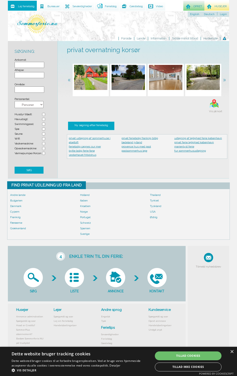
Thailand (155, 195)
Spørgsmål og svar (26, 321)
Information (159, 38)
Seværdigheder (110, 334)
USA (153, 211)
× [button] (232, 352)
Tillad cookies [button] (188, 356)
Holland (85, 195)
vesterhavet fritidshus (82, 154)
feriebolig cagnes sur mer (85, 146)
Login (223, 14)
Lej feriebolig (26, 6)
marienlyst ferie (184, 146)
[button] (80, 370)
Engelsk (105, 316)
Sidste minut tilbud (185, 38)
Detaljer (114, 365)
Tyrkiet (154, 200)
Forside (126, 38)
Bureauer (53, 6)
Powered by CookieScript (216, 373)
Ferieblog (106, 339)
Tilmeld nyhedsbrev (208, 266)
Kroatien (85, 206)
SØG (29, 170)
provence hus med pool (136, 146)
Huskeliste (210, 38)
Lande (141, 38)
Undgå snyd (155, 329)
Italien (84, 200)
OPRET (197, 6)
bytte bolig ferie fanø (82, 150)
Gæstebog (106, 343)
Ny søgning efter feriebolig (91, 125)
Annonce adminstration (29, 316)
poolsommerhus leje (134, 150)
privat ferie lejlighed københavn (194, 142)
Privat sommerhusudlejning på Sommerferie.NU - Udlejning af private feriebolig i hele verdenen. (37, 24)
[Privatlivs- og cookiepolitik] (224, 38)
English (194, 14)
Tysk (103, 321)
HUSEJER (221, 6)
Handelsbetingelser (65, 325)
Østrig (153, 217)
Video (159, 6)
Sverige (85, 234)
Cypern (14, 211)
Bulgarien (16, 200)
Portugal (85, 217)
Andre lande (17, 195)
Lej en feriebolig (63, 321)
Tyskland (155, 206)
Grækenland (18, 228)
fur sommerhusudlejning (190, 150)
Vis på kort (215, 111)
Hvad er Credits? (25, 325)
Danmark (16, 206)
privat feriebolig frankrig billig (140, 138)
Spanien (85, 228)
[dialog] (118, 361)
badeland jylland (132, 142)
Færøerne (16, 222)
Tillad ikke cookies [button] (188, 367)
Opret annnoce (157, 321)
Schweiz (85, 222)
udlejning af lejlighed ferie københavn (198, 138)
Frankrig (15, 217)
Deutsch (209, 14)
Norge (84, 211)
